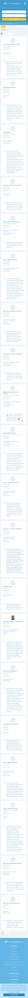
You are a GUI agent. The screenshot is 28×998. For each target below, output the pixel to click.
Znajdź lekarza (13, 19)
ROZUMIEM (14, 995)
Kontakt (14, 948)
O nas (14, 970)
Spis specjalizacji (14, 976)
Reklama (14, 951)
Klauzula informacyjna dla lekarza (14, 962)
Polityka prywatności (14, 956)
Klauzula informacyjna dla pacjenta (14, 965)
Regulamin (14, 967)
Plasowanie (14, 954)
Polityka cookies (14, 959)
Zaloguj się (14, 982)
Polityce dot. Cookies (14, 992)
